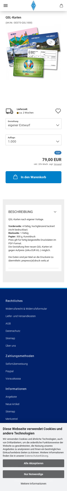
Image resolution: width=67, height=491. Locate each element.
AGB (8, 323)
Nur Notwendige (33, 474)
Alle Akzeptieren (33, 463)
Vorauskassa (13, 378)
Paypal (10, 371)
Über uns (11, 345)
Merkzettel (12, 418)
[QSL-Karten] (33, 52)
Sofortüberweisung (17, 363)
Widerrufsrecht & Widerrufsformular (26, 308)
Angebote (11, 396)
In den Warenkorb (33, 177)
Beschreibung (20, 212)
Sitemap (10, 338)
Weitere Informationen (33, 483)
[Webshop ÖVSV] (33, 5)
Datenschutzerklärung (36, 455)
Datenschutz (13, 330)
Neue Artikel (12, 404)
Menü (5, 5)
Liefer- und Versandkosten (21, 316)
